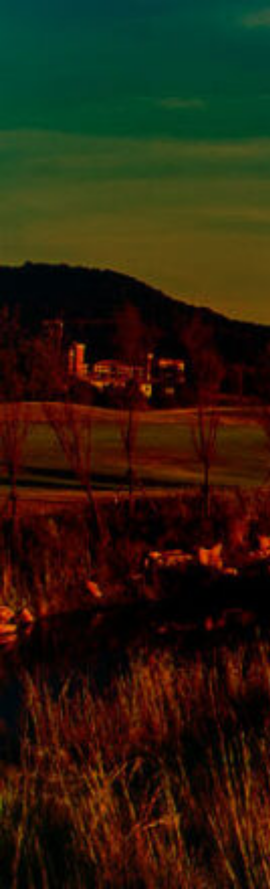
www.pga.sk (15, 881)
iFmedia (35, 881)
